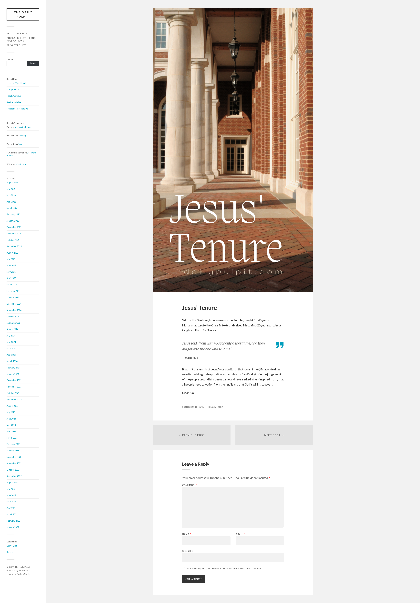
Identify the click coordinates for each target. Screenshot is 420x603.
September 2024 (14, 323)
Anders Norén (23, 574)
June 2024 (11, 342)
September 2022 (14, 476)
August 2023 (12, 406)
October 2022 (13, 469)
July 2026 (11, 189)
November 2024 (14, 310)
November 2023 (14, 386)
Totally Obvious (14, 96)
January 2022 (13, 527)
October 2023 (13, 393)
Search (10, 59)
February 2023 (13, 444)
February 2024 (13, 367)
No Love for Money (23, 127)
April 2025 (11, 278)
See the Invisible (14, 102)
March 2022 (12, 514)
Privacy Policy (16, 45)
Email (240, 534)
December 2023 (14, 380)
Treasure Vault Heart (16, 83)
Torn (20, 144)
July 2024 (11, 335)
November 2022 (14, 463)
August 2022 (12, 482)
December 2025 (14, 227)
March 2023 (12, 437)
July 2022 (11, 489)
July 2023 (11, 412)
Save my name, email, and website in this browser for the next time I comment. (224, 568)
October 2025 (13, 240)
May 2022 (11, 501)
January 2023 (13, 450)
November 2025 (14, 233)
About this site (17, 33)
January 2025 (13, 297)
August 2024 (12, 329)
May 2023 (11, 425)
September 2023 (14, 399)
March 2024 (12, 361)
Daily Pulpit (12, 545)
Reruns (10, 552)
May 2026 (11, 195)
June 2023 (11, 418)
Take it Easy (20, 164)
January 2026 (13, 220)
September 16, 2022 (193, 406)
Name (186, 534)
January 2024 (13, 374)
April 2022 (11, 508)
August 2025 (12, 252)
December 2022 (14, 457)
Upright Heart (13, 89)
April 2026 (11, 201)
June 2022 (11, 495)
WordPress (24, 570)
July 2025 (11, 259)
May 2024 (11, 348)
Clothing (22, 135)
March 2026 (12, 208)
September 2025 (14, 246)
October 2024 (13, 316)
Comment (189, 485)
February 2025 (13, 291)
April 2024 (11, 355)
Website (187, 551)
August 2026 (12, 182)
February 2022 (13, 520)
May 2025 (11, 271)
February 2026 (13, 214)
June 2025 (11, 265)
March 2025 (12, 284)
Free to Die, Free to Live (17, 108)
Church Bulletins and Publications (21, 39)
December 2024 (14, 303)
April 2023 (11, 431)
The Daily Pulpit (23, 14)
